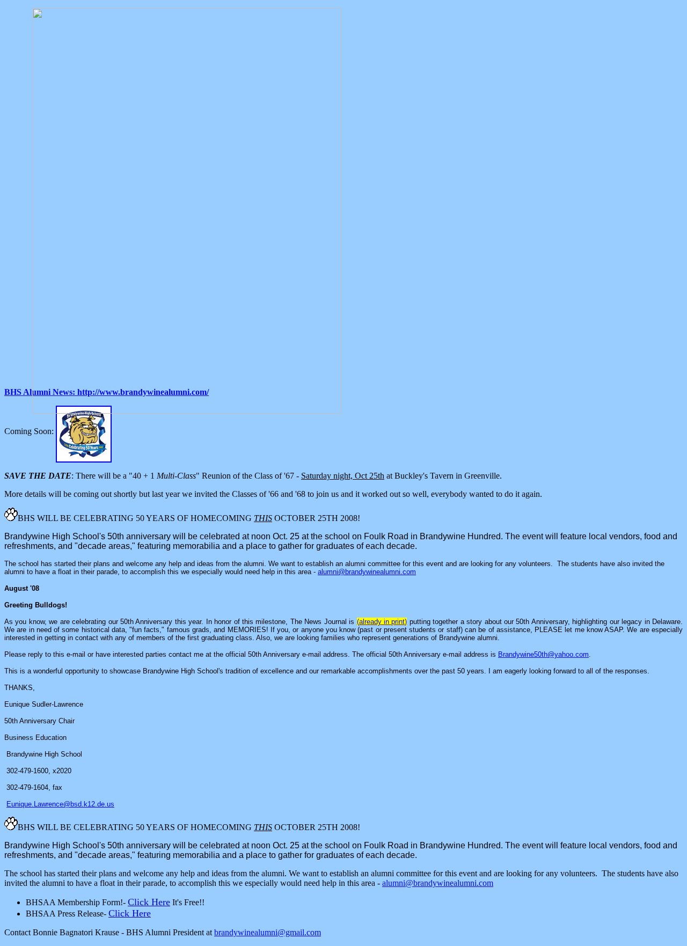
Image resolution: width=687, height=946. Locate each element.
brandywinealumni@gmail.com (267, 932)
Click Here (149, 902)
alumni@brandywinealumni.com (367, 572)
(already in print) (382, 622)
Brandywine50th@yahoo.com (543, 654)
